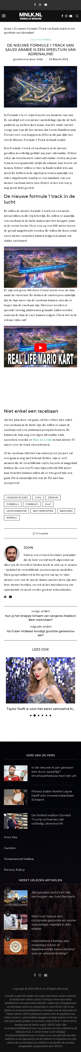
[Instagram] (40, 4)
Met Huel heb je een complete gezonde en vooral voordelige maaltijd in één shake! (53, 922)
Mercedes (66, 511)
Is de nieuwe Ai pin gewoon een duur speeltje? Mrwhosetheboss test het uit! (53, 772)
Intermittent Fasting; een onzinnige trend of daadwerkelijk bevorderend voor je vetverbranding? (53, 947)
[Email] (45, 4)
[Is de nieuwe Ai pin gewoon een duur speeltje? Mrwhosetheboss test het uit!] (16, 773)
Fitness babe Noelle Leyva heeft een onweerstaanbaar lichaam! (52, 795)
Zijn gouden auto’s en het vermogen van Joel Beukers (53, 894)
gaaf (48, 504)
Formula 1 (12, 504)
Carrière (10, 848)
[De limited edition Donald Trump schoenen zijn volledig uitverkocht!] (16, 821)
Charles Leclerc (17, 497)
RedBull (11, 517)
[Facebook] (35, 4)
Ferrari (53, 497)
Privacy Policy (14, 870)
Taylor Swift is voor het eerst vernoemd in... (40, 709)
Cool (38, 497)
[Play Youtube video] (40, 347)
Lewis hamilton (16, 511)
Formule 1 (32, 504)
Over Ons (10, 837)
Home (7, 28)
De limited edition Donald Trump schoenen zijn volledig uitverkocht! (51, 819)
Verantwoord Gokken (19, 859)
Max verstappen (43, 511)
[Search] (77, 16)
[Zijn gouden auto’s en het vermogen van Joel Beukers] (16, 898)
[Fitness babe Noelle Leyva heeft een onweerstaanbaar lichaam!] (16, 797)
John (40, 59)
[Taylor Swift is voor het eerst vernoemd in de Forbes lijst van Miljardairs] (40, 680)
